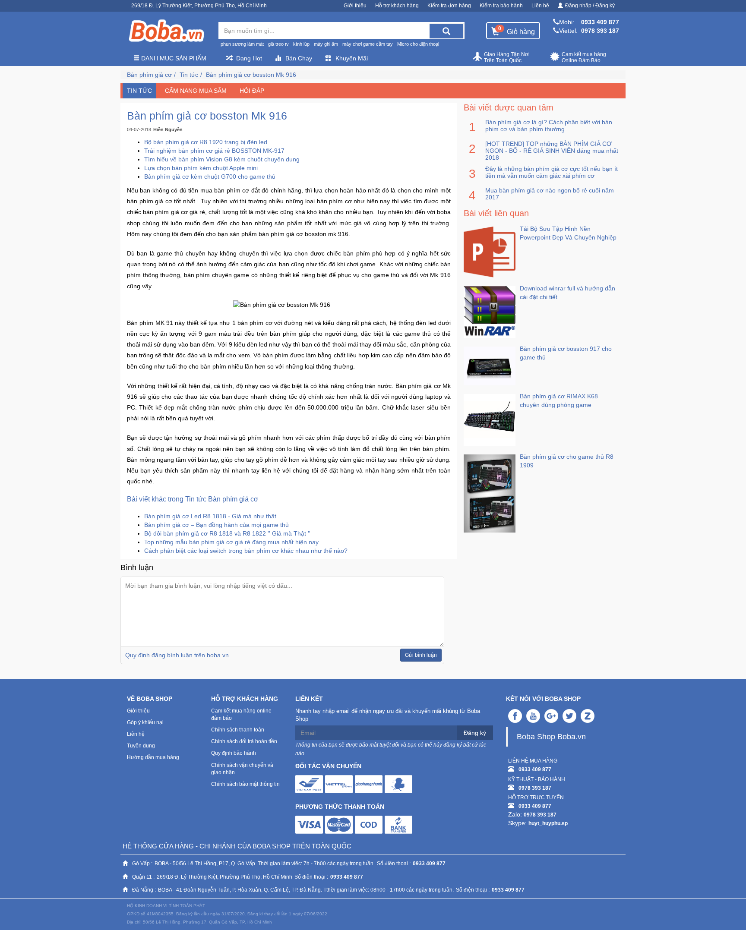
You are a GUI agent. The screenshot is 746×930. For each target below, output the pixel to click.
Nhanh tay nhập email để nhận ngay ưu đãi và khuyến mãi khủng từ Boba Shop (387, 715)
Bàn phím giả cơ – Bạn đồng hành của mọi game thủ (216, 524)
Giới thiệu (355, 6)
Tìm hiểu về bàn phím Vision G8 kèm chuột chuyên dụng (222, 159)
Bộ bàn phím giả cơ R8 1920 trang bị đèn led (205, 142)
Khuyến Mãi (351, 58)
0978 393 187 (600, 30)
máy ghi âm (326, 44)
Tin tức (189, 74)
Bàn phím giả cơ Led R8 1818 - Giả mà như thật (210, 516)
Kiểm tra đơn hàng (449, 6)
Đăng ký (475, 732)
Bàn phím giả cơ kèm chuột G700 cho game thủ (209, 176)
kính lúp (301, 44)
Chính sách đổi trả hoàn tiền (244, 741)
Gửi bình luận (421, 655)
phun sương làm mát (242, 44)
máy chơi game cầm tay (367, 44)
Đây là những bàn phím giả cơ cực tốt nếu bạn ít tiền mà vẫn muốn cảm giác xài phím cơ (551, 172)
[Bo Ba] (166, 31)
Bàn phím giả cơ (149, 74)
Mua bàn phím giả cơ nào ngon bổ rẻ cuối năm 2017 (549, 194)
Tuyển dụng (141, 746)
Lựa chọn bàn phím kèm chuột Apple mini (201, 167)
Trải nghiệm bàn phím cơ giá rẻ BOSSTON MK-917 (214, 150)
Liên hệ (540, 6)
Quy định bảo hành (233, 753)
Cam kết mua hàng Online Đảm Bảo (584, 57)
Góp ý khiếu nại (145, 722)
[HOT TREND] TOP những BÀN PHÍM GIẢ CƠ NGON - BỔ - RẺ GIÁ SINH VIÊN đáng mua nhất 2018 (551, 150)
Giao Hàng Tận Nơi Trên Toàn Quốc (507, 57)
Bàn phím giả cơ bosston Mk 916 (251, 74)
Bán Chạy (298, 58)
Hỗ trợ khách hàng (397, 6)
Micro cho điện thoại (418, 44)
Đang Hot (249, 58)
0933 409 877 (600, 22)
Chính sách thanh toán (237, 730)
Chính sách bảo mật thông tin (245, 784)
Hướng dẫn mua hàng (153, 757)
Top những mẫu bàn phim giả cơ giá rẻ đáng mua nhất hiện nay (231, 542)
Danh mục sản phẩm (172, 58)
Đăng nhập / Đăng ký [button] (590, 6)
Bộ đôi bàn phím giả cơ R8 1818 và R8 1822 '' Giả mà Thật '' (227, 533)
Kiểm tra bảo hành (501, 6)
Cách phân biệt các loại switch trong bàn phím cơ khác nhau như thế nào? (246, 550)
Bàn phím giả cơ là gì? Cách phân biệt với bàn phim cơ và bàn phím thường (548, 125)
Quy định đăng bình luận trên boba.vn (177, 655)
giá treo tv (278, 44)
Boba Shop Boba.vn (551, 736)
